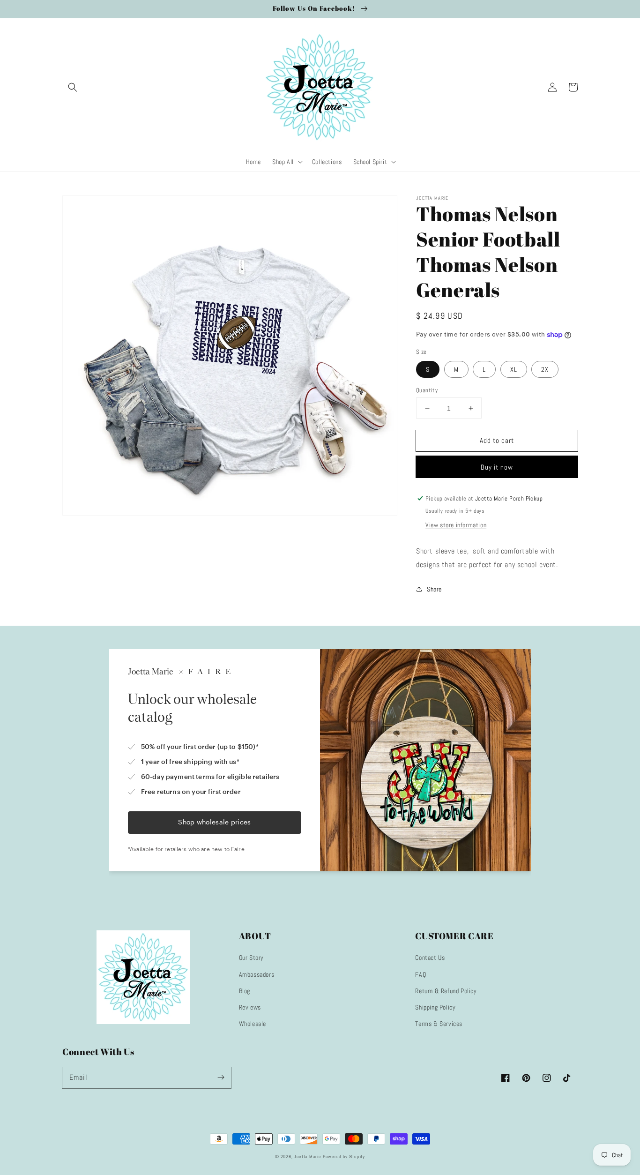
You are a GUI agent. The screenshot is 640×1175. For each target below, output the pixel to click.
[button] (72, 87)
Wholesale (252, 1023)
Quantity (427, 390)
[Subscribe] (220, 1077)
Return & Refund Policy (445, 991)
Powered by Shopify (344, 1156)
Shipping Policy (435, 1007)
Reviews (250, 1007)
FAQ (420, 974)
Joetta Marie (307, 1156)
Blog (244, 991)
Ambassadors (257, 974)
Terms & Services (438, 1023)
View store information (455, 525)
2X (545, 369)
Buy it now (497, 467)
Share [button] (434, 589)
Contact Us (430, 957)
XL (513, 369)
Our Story (251, 957)
